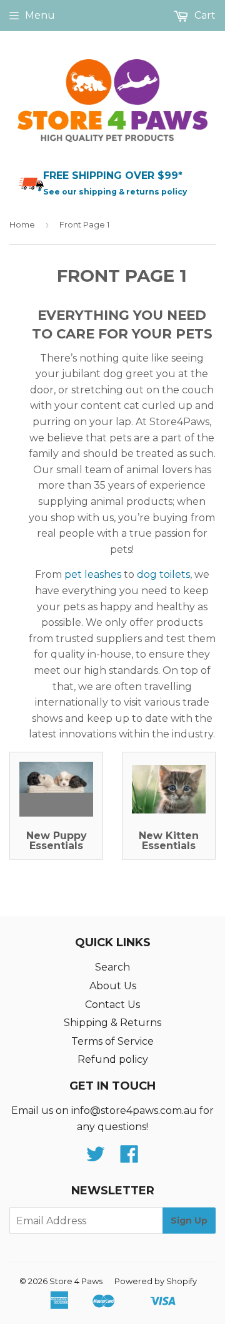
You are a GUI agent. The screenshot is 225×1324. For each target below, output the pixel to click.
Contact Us (112, 1004)
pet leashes (92, 574)
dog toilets (163, 574)
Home (22, 224)
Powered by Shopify (155, 1281)
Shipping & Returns (112, 1023)
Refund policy (113, 1059)
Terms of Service (112, 1041)
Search (112, 967)
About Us (112, 986)
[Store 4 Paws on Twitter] (95, 1158)
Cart (204, 15)
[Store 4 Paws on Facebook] (129, 1158)
